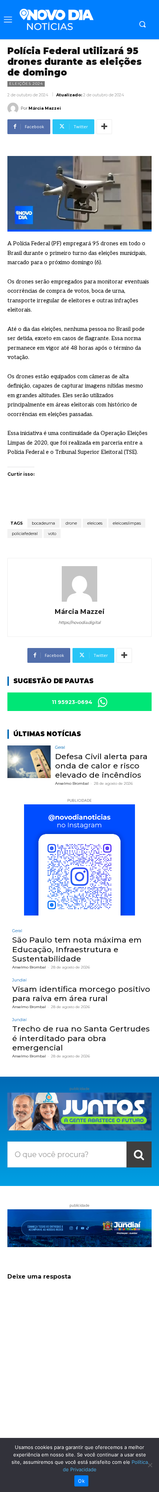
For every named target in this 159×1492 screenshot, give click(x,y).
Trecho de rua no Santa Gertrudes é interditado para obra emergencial (81, 1038)
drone (71, 523)
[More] (104, 126)
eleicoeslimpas (127, 523)
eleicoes (94, 523)
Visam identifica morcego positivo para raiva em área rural (81, 993)
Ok (81, 1481)
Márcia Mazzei (44, 108)
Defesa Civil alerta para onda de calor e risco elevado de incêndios (101, 766)
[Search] (139, 1154)
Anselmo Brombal (72, 783)
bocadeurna (43, 523)
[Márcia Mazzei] (14, 108)
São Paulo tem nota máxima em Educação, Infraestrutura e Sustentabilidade (77, 949)
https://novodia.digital (79, 622)
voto (52, 533)
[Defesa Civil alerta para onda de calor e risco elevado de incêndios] (29, 761)
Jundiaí (19, 980)
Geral (60, 747)
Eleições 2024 (26, 83)
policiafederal (25, 533)
